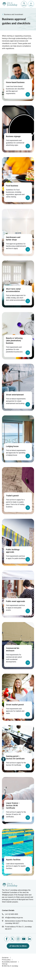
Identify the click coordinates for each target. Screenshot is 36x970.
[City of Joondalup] (9, 885)
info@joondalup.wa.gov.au (14, 918)
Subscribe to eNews (19, 946)
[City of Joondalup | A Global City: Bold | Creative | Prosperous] (9, 4)
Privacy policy (6, 960)
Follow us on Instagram (18, 938)
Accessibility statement (9, 962)
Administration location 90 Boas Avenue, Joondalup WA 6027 (19, 922)
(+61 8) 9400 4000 (11, 914)
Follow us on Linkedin (29, 938)
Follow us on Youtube (23, 938)
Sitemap (4, 964)
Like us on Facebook (6, 938)
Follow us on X (12, 938)
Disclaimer (5, 957)
